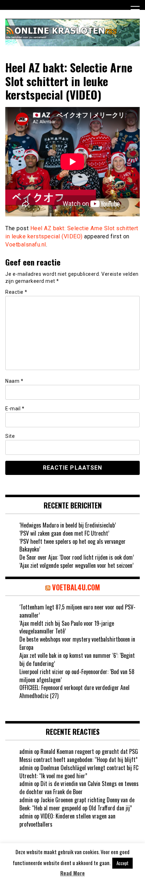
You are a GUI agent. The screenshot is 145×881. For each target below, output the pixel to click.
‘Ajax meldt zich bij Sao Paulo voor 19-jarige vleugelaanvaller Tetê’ (66, 627)
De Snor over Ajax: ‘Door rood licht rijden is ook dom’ (76, 557)
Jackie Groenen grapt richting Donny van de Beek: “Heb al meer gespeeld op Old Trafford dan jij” (76, 804)
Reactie (16, 292)
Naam (14, 381)
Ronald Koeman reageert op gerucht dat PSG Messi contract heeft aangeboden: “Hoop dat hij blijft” (78, 755)
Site (10, 436)
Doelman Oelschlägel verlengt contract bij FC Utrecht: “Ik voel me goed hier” (78, 771)
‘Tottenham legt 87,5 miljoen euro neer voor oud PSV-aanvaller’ (77, 611)
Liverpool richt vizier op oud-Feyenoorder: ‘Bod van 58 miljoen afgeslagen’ (76, 675)
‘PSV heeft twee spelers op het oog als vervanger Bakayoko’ (72, 545)
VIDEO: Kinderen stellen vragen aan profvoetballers (67, 820)
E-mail (14, 408)
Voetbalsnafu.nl (25, 244)
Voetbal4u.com (76, 587)
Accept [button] (122, 863)
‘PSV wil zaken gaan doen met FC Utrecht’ (64, 533)
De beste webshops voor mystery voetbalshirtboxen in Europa (77, 643)
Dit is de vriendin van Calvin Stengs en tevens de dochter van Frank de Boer (79, 787)
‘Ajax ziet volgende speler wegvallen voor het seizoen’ (76, 565)
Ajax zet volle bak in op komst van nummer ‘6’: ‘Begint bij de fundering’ (77, 659)
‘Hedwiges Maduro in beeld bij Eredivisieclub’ (67, 525)
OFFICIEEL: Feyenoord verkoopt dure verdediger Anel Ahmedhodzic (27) (74, 691)
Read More (72, 873)
